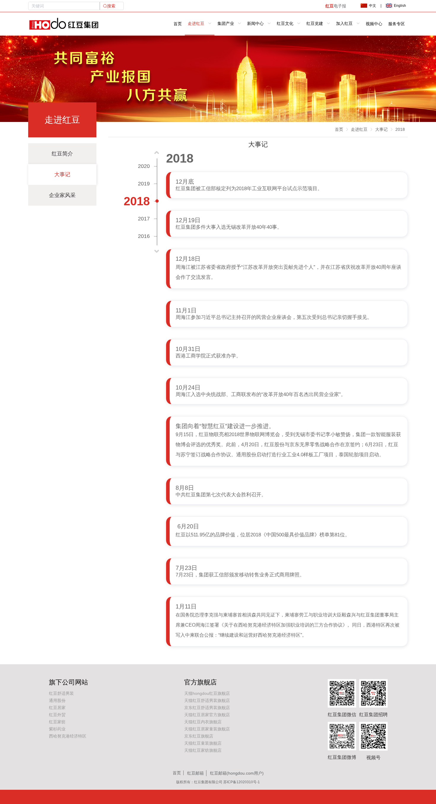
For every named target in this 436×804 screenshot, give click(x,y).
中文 (372, 6)
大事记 (62, 174)
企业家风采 (62, 195)
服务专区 (396, 24)
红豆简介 (62, 154)
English (400, 6)
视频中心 (374, 24)
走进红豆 (359, 129)
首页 (178, 24)
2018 (400, 129)
